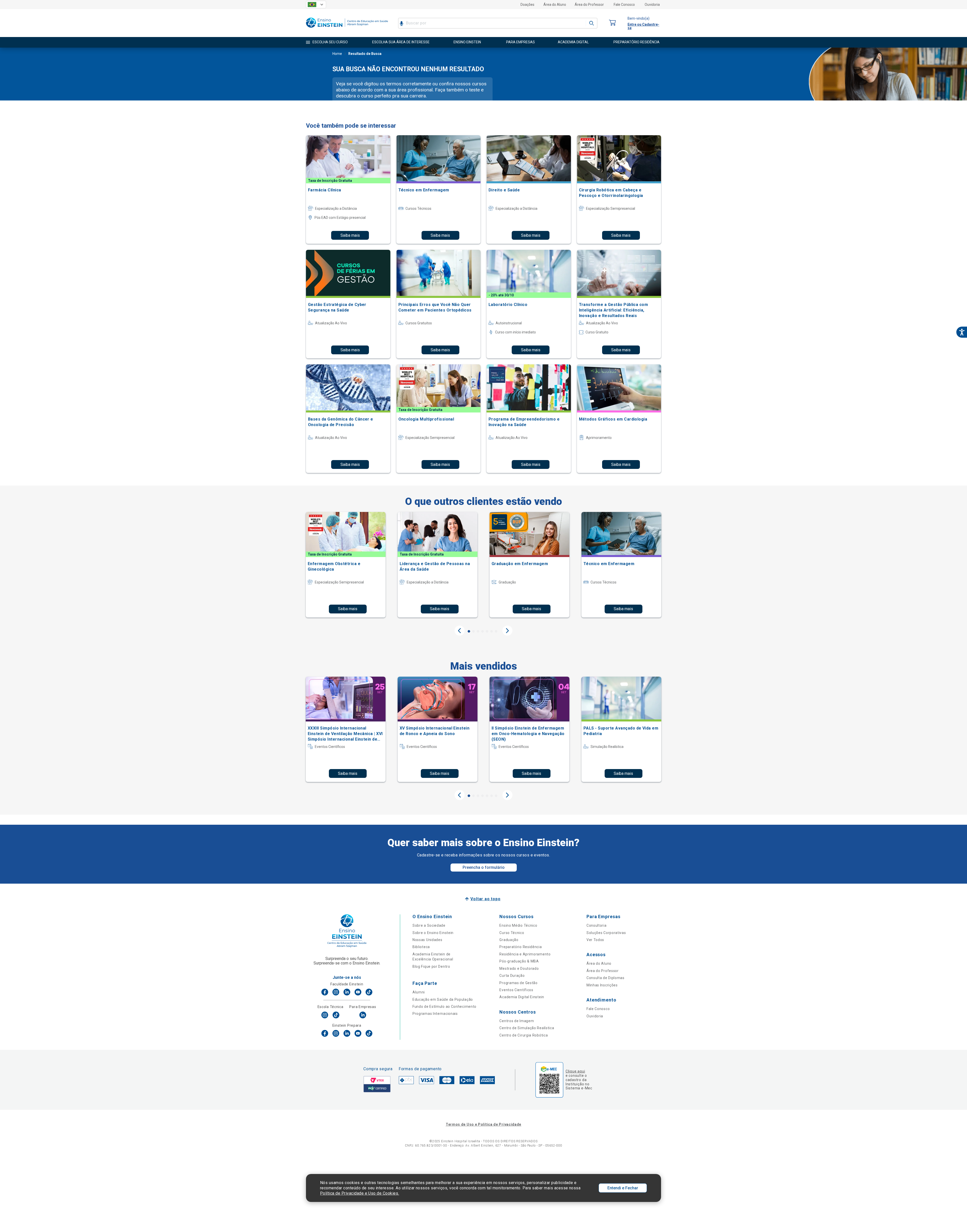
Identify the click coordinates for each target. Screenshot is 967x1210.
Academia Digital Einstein (521, 997)
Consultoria (596, 925)
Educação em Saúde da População (442, 999)
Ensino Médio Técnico (518, 925)
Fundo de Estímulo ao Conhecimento (444, 1007)
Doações (527, 4)
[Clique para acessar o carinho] (612, 23)
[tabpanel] (346, 564)
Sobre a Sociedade (428, 925)
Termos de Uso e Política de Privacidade (483, 1124)
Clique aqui (575, 1071)
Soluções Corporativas (606, 933)
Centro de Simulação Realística (526, 1028)
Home (337, 54)
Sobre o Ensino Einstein (433, 933)
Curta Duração (512, 976)
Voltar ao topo (485, 898)
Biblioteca (421, 947)
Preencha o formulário (484, 867)
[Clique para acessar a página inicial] (347, 28)
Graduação (508, 940)
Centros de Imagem (516, 1021)
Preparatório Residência (520, 947)
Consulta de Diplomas (605, 978)
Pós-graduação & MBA (519, 961)
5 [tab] (487, 631)
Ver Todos (595, 940)
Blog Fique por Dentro (431, 966)
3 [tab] (478, 631)
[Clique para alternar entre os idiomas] (316, 4)
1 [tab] (469, 631)
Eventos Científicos (516, 990)
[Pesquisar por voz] (401, 23)
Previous (460, 631)
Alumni (418, 992)
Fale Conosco (624, 4)
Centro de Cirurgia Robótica (523, 1035)
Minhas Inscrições (602, 985)
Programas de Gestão (518, 983)
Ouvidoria (652, 4)
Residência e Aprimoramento (524, 954)
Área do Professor (589, 4)
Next (507, 631)
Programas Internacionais (435, 1014)
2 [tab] (473, 631)
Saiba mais (350, 235)
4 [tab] (482, 631)
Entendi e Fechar (622, 1188)
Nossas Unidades (427, 940)
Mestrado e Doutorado (519, 968)
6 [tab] (491, 631)
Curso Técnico (511, 933)
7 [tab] (496, 631)
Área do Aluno (554, 4)
